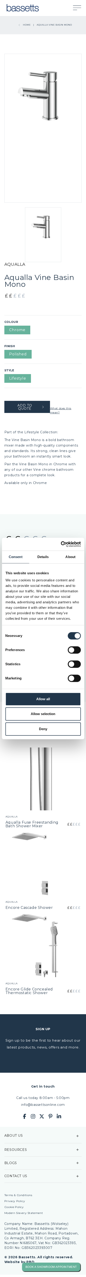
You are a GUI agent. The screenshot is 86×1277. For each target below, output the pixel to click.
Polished (18, 354)
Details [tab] (43, 557)
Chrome (17, 330)
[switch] (74, 650)
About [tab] (70, 557)
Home (26, 25)
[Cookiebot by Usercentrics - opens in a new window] (61, 544)
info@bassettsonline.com (43, 1105)
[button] (79, 7)
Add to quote (24, 407)
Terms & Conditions (18, 1195)
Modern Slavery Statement (23, 1213)
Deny (43, 729)
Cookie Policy (14, 1207)
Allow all (43, 699)
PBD (30, 1262)
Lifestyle (17, 378)
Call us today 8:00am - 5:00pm (42, 1098)
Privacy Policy (14, 1201)
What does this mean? (60, 410)
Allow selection (43, 714)
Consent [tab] (15, 557)
